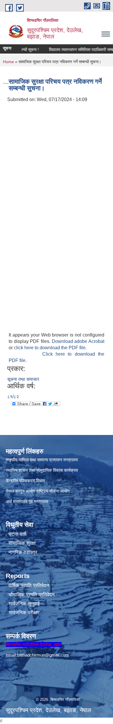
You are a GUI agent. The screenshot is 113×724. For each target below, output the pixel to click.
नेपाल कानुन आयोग (20, 491)
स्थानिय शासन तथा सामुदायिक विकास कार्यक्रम (42, 470)
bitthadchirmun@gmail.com (43, 654)
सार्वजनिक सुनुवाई (24, 603)
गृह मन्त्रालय (38, 501)
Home (8, 61)
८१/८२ (13, 396)
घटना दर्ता (17, 534)
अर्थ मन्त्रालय (16, 501)
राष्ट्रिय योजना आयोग (53, 491)
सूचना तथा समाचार (23, 379)
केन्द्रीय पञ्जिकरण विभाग (25, 480)
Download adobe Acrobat (78, 341)
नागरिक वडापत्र (22, 552)
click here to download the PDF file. (50, 347)
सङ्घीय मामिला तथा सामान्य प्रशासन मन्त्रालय (42, 459)
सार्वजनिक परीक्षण (23, 612)
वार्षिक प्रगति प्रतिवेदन (28, 585)
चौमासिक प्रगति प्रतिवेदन (31, 594)
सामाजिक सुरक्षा (22, 543)
